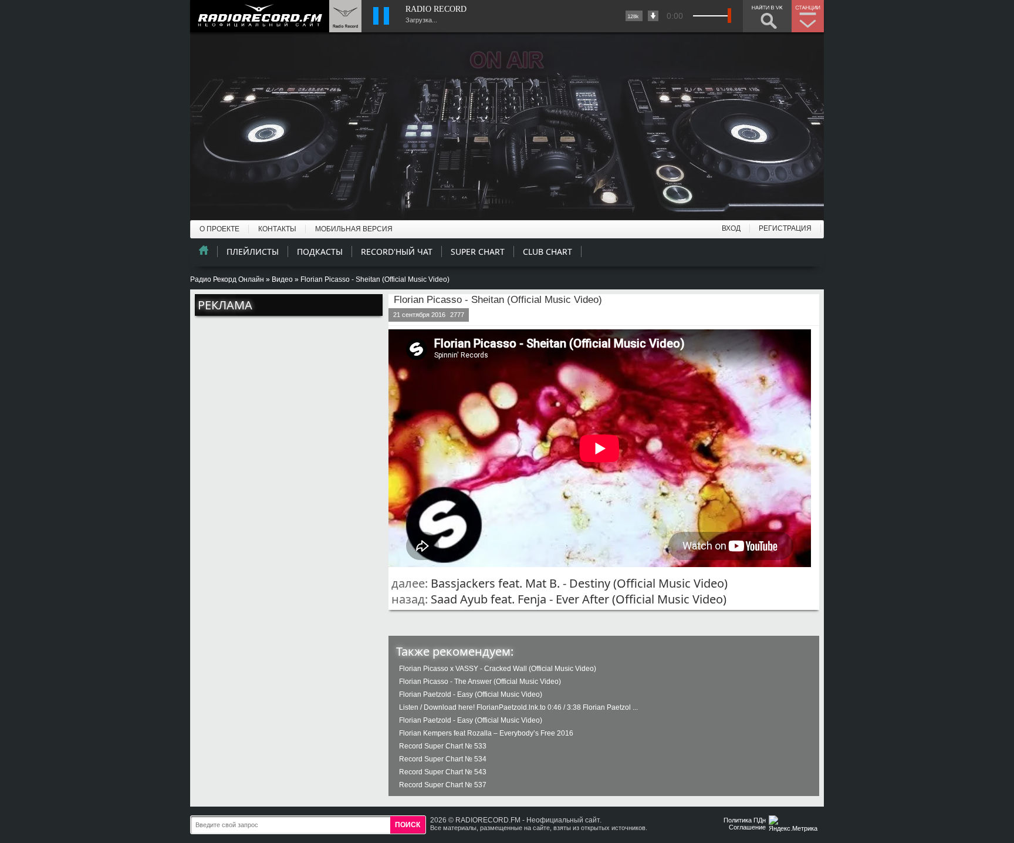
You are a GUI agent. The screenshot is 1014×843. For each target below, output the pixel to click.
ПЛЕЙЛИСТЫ (253, 251)
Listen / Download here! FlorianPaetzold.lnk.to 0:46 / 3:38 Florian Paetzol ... (518, 707)
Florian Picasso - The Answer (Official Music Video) (480, 681)
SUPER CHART (478, 251)
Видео (282, 279)
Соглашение (747, 827)
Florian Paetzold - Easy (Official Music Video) (470, 694)
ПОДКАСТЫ (320, 251)
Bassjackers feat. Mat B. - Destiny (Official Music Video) (579, 583)
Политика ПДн (745, 820)
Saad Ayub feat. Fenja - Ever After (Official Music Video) (578, 599)
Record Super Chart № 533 (442, 746)
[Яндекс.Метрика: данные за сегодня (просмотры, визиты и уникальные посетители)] (794, 824)
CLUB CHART (547, 251)
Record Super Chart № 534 (442, 759)
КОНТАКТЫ (277, 229)
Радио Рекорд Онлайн (227, 279)
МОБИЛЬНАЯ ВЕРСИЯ (354, 229)
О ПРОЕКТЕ (219, 229)
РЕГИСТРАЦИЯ (785, 228)
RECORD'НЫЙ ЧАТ (396, 251)
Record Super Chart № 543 (442, 772)
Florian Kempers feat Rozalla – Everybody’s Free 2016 (486, 733)
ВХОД (731, 228)
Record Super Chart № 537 (442, 785)
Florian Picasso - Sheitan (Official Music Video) (498, 299)
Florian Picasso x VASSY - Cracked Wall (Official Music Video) (497, 669)
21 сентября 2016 (419, 314)
